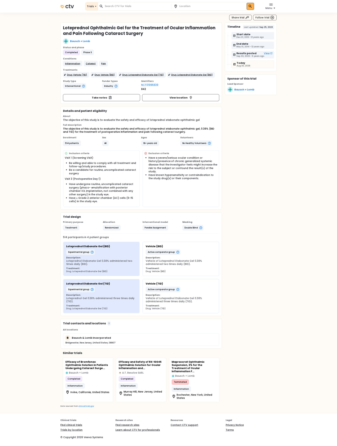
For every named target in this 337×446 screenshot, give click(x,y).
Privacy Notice (235, 425)
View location (179, 97)
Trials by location (71, 429)
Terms (230, 429)
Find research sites (127, 425)
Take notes (99, 97)
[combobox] (137, 6)
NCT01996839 (149, 84)
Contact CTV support (184, 425)
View (267, 53)
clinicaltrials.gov (86, 406)
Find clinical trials (71, 425)
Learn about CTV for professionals (137, 429)
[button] (72, 63)
